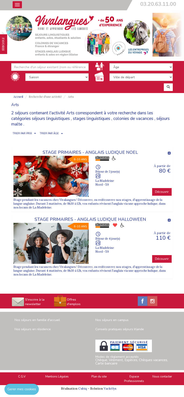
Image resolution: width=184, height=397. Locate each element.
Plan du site (99, 377)
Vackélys (110, 388)
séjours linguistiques (51, 118)
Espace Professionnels (134, 379)
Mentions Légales (57, 377)
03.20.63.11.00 (158, 4)
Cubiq (82, 388)
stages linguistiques (91, 118)
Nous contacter (162, 377)
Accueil (18, 97)
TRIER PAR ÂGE (49, 133)
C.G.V (22, 377)
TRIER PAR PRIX (22, 133)
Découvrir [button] (162, 192)
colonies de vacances (133, 118)
